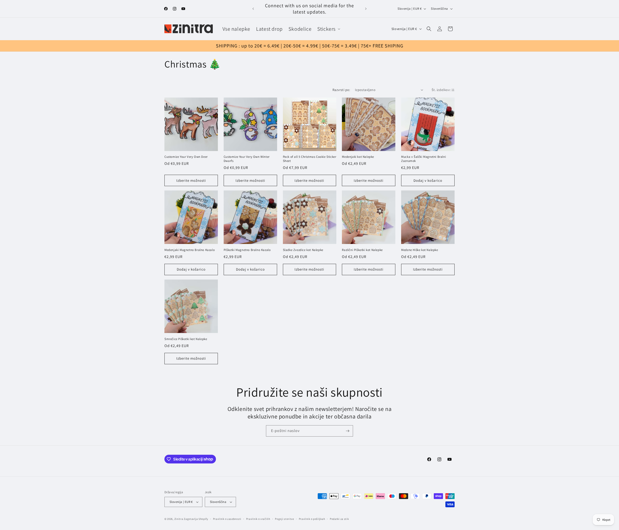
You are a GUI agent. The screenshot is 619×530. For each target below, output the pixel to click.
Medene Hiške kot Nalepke (419, 250)
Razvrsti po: (341, 90)
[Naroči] (347, 431)
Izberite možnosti (191, 180)
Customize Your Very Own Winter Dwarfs (247, 159)
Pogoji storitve (284, 519)
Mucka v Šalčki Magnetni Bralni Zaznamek (423, 159)
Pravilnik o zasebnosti (227, 519)
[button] (328, 29)
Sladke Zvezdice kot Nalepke (303, 250)
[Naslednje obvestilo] (366, 8)
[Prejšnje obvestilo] (253, 8)
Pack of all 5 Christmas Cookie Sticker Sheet (309, 159)
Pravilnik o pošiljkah (312, 519)
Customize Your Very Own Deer (186, 157)
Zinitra (178, 519)
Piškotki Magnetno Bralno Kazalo (247, 250)
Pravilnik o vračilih (258, 519)
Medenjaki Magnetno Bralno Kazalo (189, 250)
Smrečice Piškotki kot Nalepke (185, 339)
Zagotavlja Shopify (196, 519)
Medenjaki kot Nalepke (358, 157)
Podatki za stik (339, 519)
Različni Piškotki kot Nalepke (362, 250)
